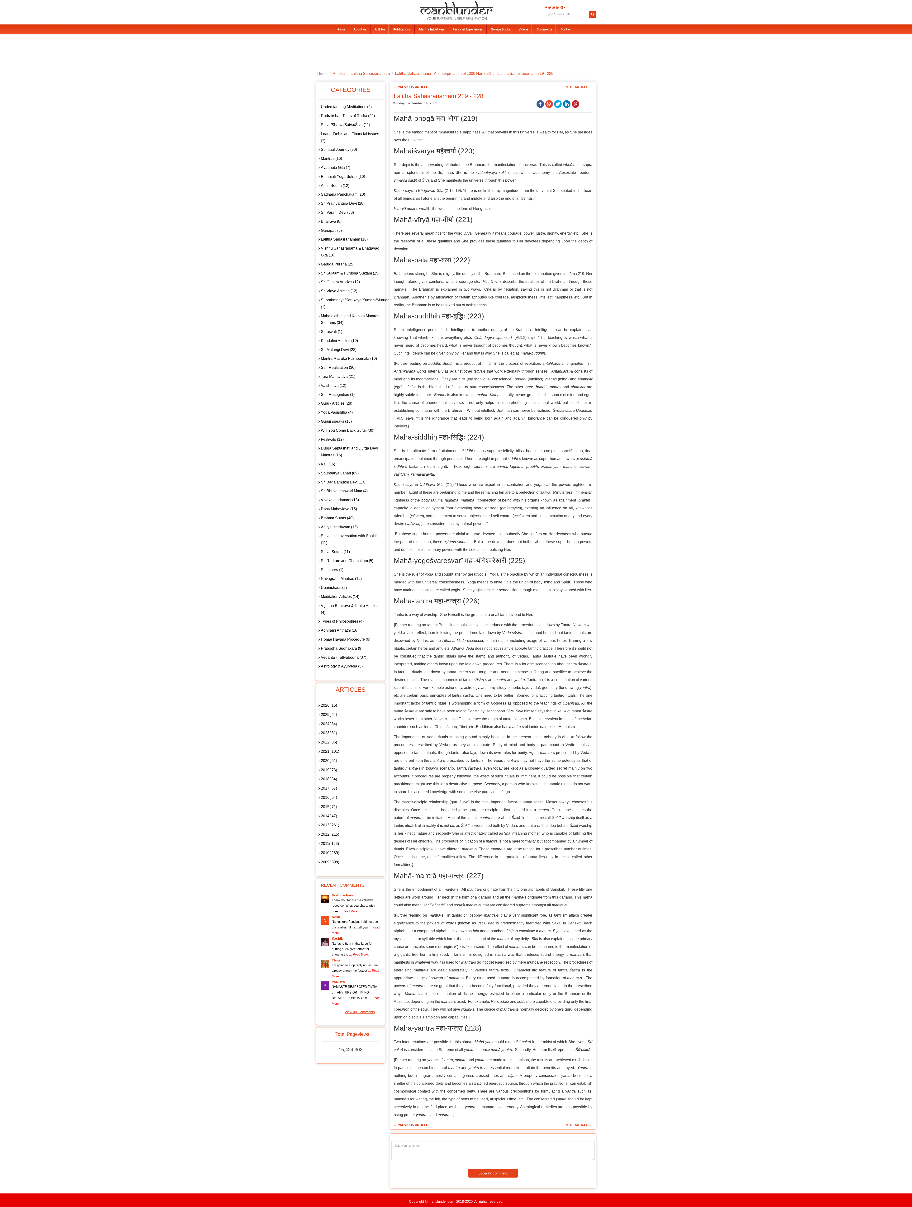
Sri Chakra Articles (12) (340, 282)
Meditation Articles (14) (340, 597)
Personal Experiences (468, 29)
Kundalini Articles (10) (339, 341)
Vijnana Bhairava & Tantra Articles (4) (349, 609)
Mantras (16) (331, 158)
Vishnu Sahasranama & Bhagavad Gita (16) (350, 251)
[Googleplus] (562, 8)
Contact (566, 29)
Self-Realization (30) (338, 367)
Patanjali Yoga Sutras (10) (343, 177)
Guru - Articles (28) (336, 403)
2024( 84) (329, 724)
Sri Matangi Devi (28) (338, 350)
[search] (592, 14)
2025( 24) (329, 715)
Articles (380, 29)
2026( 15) (329, 705)
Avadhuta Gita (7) (335, 168)
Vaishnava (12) (333, 385)
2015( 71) (329, 807)
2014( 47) (329, 816)
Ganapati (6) (331, 230)
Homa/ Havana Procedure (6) (345, 639)
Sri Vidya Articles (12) (339, 291)
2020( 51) (329, 761)
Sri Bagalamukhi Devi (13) (343, 482)
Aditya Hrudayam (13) (339, 527)
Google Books (500, 29)
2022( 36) (329, 742)
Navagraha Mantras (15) (341, 579)
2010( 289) (330, 853)
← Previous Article (411, 87)
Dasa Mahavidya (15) (339, 509)
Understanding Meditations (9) (346, 107)
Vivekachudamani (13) (340, 500)
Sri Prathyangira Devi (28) (343, 203)
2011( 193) (330, 844)
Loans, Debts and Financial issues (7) (350, 137)
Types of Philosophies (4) (342, 621)
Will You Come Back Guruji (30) (347, 430)
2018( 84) (329, 779)
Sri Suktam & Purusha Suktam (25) (350, 273)
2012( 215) (330, 834)
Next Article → (578, 87)
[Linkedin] (557, 8)
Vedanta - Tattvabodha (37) (343, 657)
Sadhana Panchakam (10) (343, 194)
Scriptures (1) (332, 570)
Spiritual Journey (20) (339, 149)
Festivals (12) (332, 439)
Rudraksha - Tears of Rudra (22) (348, 116)
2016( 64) (329, 797)
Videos (523, 29)
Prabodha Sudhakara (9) (341, 648)
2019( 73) (329, 770)
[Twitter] (549, 8)
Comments (544, 29)
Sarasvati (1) (331, 332)
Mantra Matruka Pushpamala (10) (349, 358)
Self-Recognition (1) (338, 395)
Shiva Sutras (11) (335, 552)
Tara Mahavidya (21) (338, 376)
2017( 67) (329, 788)
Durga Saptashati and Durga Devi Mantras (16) (349, 451)
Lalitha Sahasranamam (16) (344, 239)
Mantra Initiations (431, 29)
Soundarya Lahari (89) (340, 473)
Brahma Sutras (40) (337, 518)
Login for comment (493, 1173)
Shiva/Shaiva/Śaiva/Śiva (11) (345, 125)
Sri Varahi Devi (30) (337, 212)
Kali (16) (328, 464)
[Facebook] (545, 8)
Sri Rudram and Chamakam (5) (347, 561)
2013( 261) (330, 825)
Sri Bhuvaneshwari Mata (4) (344, 491)
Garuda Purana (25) (337, 264)
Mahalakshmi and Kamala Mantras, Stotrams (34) (350, 319)
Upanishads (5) (334, 588)
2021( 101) (330, 751)
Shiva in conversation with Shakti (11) (349, 539)
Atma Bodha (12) (335, 186)
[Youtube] (553, 8)
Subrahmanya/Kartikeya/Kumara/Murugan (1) (352, 303)
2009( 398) (330, 862)
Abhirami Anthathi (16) (339, 630)
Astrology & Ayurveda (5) (342, 666)
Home (341, 29)
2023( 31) (329, 733)
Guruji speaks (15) (336, 421)
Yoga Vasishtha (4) (337, 412)
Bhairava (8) (331, 221)
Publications (402, 29)
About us (360, 29)
